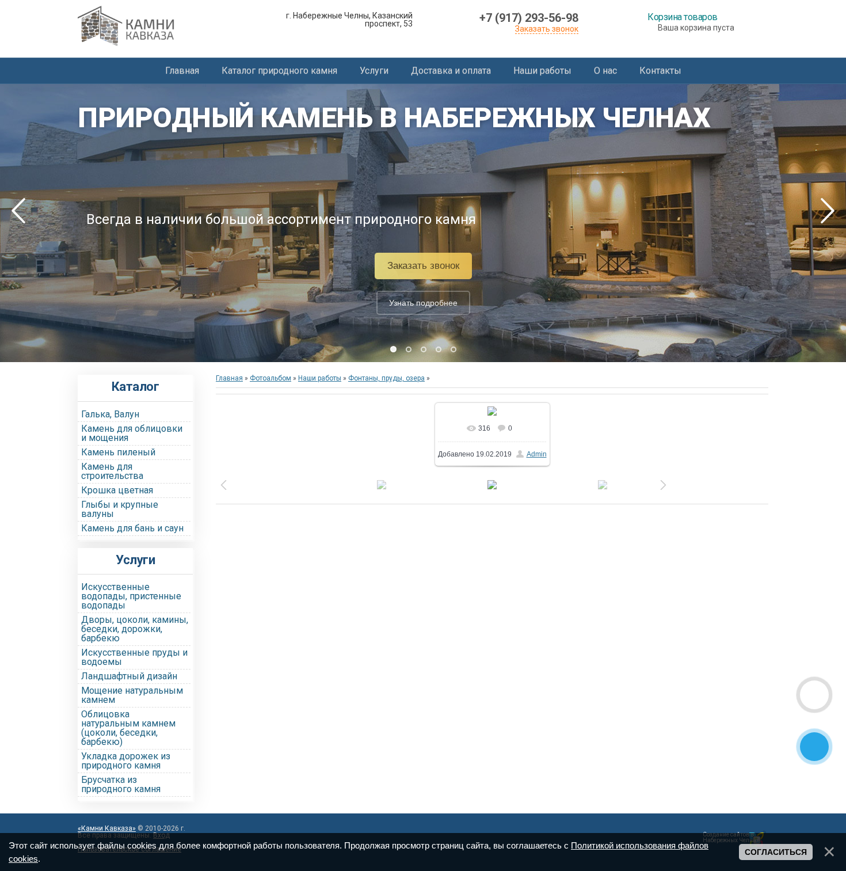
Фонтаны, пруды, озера (386, 378)
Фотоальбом (270, 378)
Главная (229, 378)
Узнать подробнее (423, 302)
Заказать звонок (546, 28)
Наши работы (319, 378)
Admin (537, 454)
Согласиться (776, 852)
